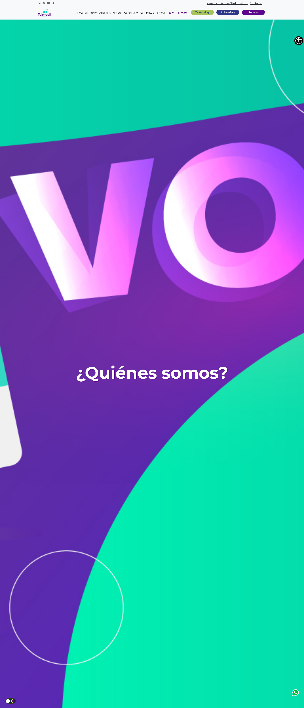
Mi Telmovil (180, 13)
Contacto (256, 3)
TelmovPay (202, 12)
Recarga (82, 12)
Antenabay (228, 12)
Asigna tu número (110, 12)
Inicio (93, 12)
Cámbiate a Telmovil (152, 12)
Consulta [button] (130, 12)
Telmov (253, 12)
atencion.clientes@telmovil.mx (227, 3)
